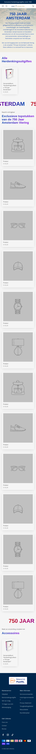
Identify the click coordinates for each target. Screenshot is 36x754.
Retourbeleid (24, 709)
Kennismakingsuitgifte (9, 697)
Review (4, 729)
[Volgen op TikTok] (12, 735)
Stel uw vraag (6, 701)
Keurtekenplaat (24, 713)
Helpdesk (5, 694)
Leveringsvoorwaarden (27, 698)
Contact (4, 725)
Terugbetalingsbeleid (26, 706)
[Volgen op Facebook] (3, 735)
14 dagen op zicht (7, 704)
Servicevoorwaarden (26, 694)
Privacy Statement (25, 703)
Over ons (5, 722)
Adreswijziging (6, 707)
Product (5, 161)
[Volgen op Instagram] (8, 735)
